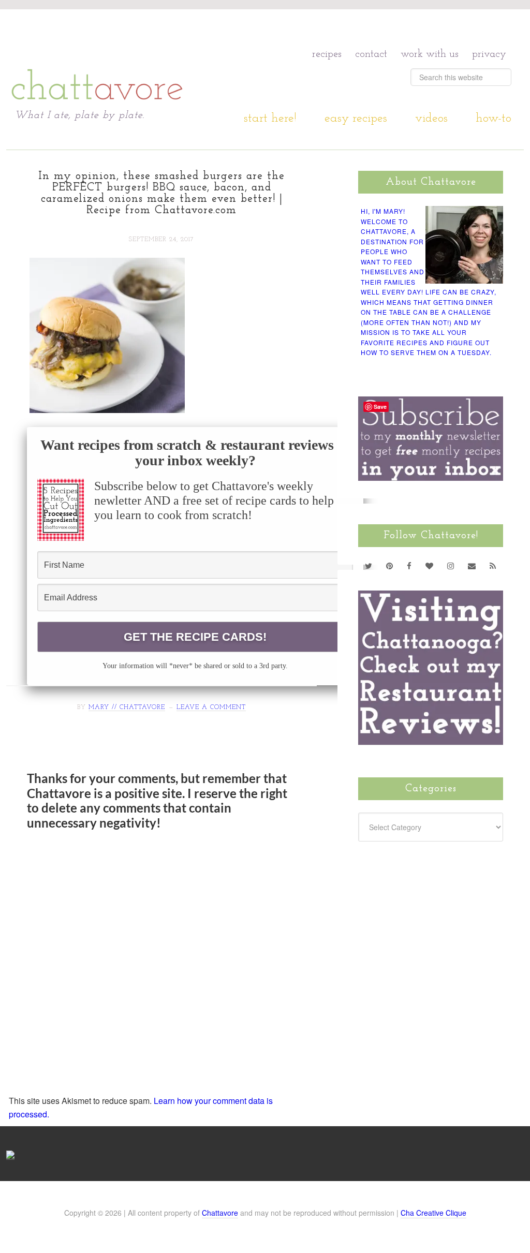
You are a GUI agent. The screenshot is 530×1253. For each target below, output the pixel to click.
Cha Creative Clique (433, 1212)
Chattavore (220, 1212)
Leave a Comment (211, 707)
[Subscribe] (493, 565)
